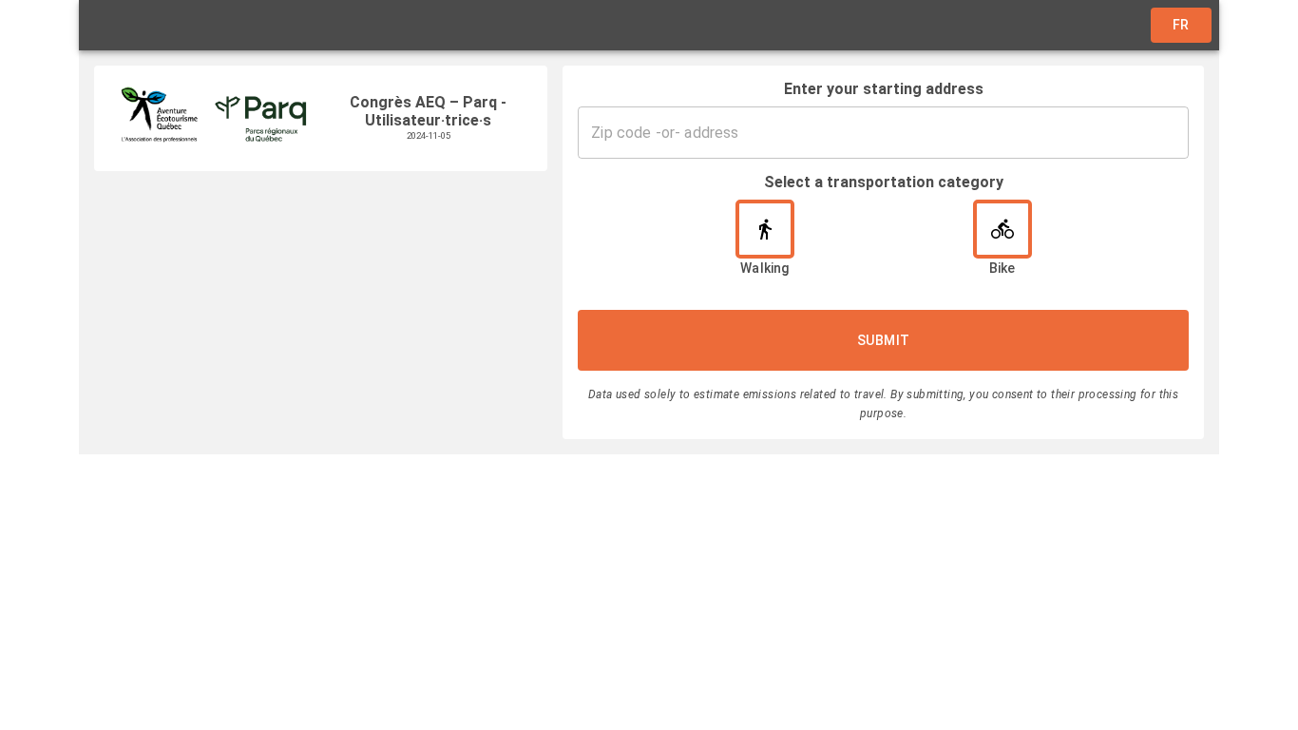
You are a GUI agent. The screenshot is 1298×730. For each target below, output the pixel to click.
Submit (883, 340)
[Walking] (764, 229)
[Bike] (1002, 229)
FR (1181, 24)
